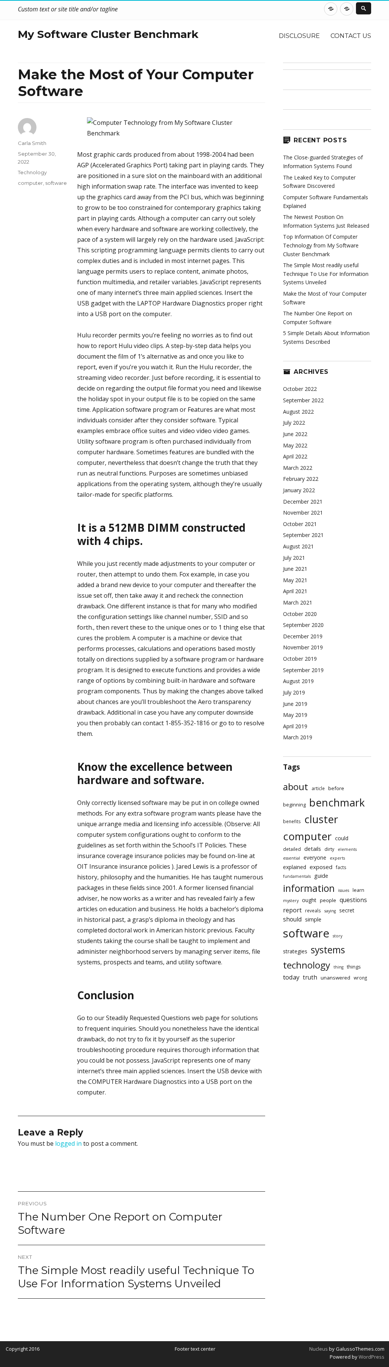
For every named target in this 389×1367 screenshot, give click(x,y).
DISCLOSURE (299, 35)
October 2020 (300, 613)
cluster (321, 819)
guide (321, 875)
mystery (291, 900)
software (56, 183)
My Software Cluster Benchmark (108, 34)
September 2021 (303, 535)
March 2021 (297, 602)
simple (313, 919)
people (328, 900)
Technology (32, 172)
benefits (292, 821)
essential (291, 858)
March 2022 (297, 467)
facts (341, 867)
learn (358, 890)
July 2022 (294, 422)
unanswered (335, 977)
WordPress (370, 1356)
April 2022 (295, 456)
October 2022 (300, 388)
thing (338, 967)
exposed (321, 867)
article (318, 788)
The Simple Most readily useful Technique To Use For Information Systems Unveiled (325, 273)
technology (306, 965)
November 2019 (303, 647)
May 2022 (295, 445)
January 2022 (299, 490)
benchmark (337, 802)
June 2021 (295, 568)
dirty (329, 849)
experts (337, 858)
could (341, 838)
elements (347, 849)
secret (346, 910)
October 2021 (300, 524)
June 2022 (295, 434)
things (354, 967)
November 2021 (303, 512)
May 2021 (295, 580)
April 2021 (295, 591)
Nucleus (318, 1348)
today (291, 977)
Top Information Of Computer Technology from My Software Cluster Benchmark (321, 245)
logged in (68, 1143)
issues (343, 890)
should (292, 919)
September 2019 (303, 670)
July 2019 (294, 692)
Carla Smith (32, 143)
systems (328, 949)
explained (294, 867)
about (295, 786)
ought (309, 900)
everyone (315, 857)
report (292, 910)
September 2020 (303, 624)
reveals (313, 910)
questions (353, 900)
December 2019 (303, 636)
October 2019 (300, 658)
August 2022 (298, 411)
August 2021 (298, 546)
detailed (292, 849)
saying (330, 910)
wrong (360, 978)
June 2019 (295, 703)
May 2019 (295, 714)
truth (310, 977)
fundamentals (297, 876)
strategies (295, 951)
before (336, 788)
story (337, 936)
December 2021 (303, 501)
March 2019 (297, 737)
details (312, 848)
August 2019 (298, 681)
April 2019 (295, 726)
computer (30, 183)
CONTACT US (350, 35)
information (309, 888)
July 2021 (294, 557)
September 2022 (303, 400)
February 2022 (300, 478)
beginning (294, 805)
